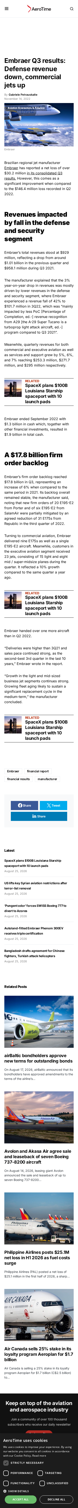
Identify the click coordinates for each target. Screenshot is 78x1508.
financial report (38, 771)
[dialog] (39, 1470)
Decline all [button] (56, 1499)
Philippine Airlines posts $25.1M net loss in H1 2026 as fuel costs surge (37, 1258)
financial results (18, 779)
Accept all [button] (21, 1499)
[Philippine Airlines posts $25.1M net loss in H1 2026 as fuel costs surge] (39, 1218)
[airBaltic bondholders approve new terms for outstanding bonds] (39, 1022)
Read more (39, 1455)
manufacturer (47, 779)
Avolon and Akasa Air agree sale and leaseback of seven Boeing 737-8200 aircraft (37, 1157)
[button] (6, 8)
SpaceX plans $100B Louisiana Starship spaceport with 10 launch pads (46, 393)
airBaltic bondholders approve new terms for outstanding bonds (38, 1058)
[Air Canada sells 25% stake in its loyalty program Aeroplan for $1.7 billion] (39, 1315)
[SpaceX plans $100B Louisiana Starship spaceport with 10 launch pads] (13, 388)
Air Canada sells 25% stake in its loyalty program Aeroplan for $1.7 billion (38, 1354)
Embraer (11, 168)
